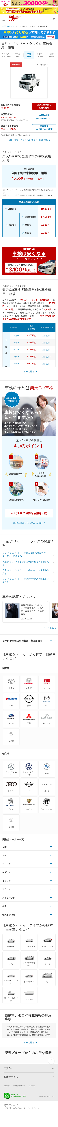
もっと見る (48, 628)
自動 (51, 55)
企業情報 (7, 1086)
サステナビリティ (33, 1108)
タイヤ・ (40, 55)
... (18, 26)
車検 (29, 55)
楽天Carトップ (8, 26)
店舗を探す (46, 336)
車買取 (17, 55)
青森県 (16, 343)
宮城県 (16, 364)
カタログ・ (6, 55)
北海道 (16, 336)
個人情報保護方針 (19, 1086)
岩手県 (16, 350)
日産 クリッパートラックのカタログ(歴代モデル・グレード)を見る (23, 554)
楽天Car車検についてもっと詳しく (29, 523)
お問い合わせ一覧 (19, 1108)
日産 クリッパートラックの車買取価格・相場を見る (25, 563)
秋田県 (16, 357)
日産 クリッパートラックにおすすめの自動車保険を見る (25, 580)
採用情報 (32, 1086)
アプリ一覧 (7, 1108)
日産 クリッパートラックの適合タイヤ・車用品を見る (25, 572)
